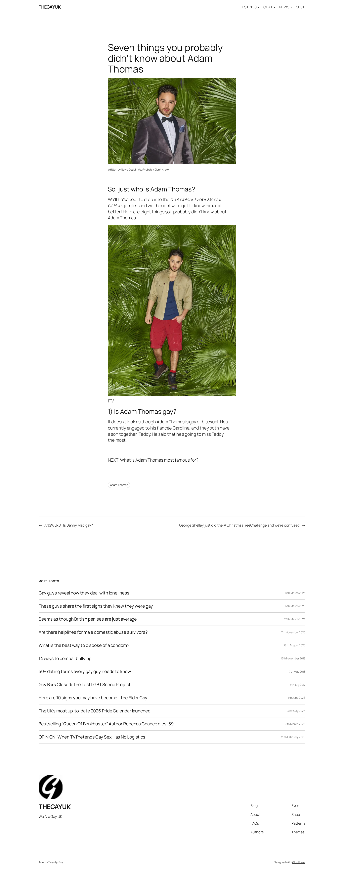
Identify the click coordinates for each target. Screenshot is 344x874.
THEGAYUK (50, 7)
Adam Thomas (119, 485)
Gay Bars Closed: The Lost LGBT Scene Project (85, 684)
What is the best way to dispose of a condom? (84, 645)
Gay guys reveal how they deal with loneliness (84, 593)
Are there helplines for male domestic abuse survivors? (93, 632)
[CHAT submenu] (274, 7)
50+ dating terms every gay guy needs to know (85, 671)
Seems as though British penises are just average (88, 619)
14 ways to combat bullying (65, 658)
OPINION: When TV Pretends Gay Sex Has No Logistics (92, 737)
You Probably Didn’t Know (153, 169)
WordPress (298, 862)
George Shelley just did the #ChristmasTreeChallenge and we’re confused (239, 525)
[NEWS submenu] (291, 7)
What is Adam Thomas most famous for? (159, 460)
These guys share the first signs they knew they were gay (96, 606)
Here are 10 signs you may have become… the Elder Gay (93, 697)
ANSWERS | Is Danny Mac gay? (68, 525)
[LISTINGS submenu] (258, 7)
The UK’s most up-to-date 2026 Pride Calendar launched (94, 710)
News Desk (128, 169)
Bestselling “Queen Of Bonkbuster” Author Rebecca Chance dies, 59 (106, 723)
